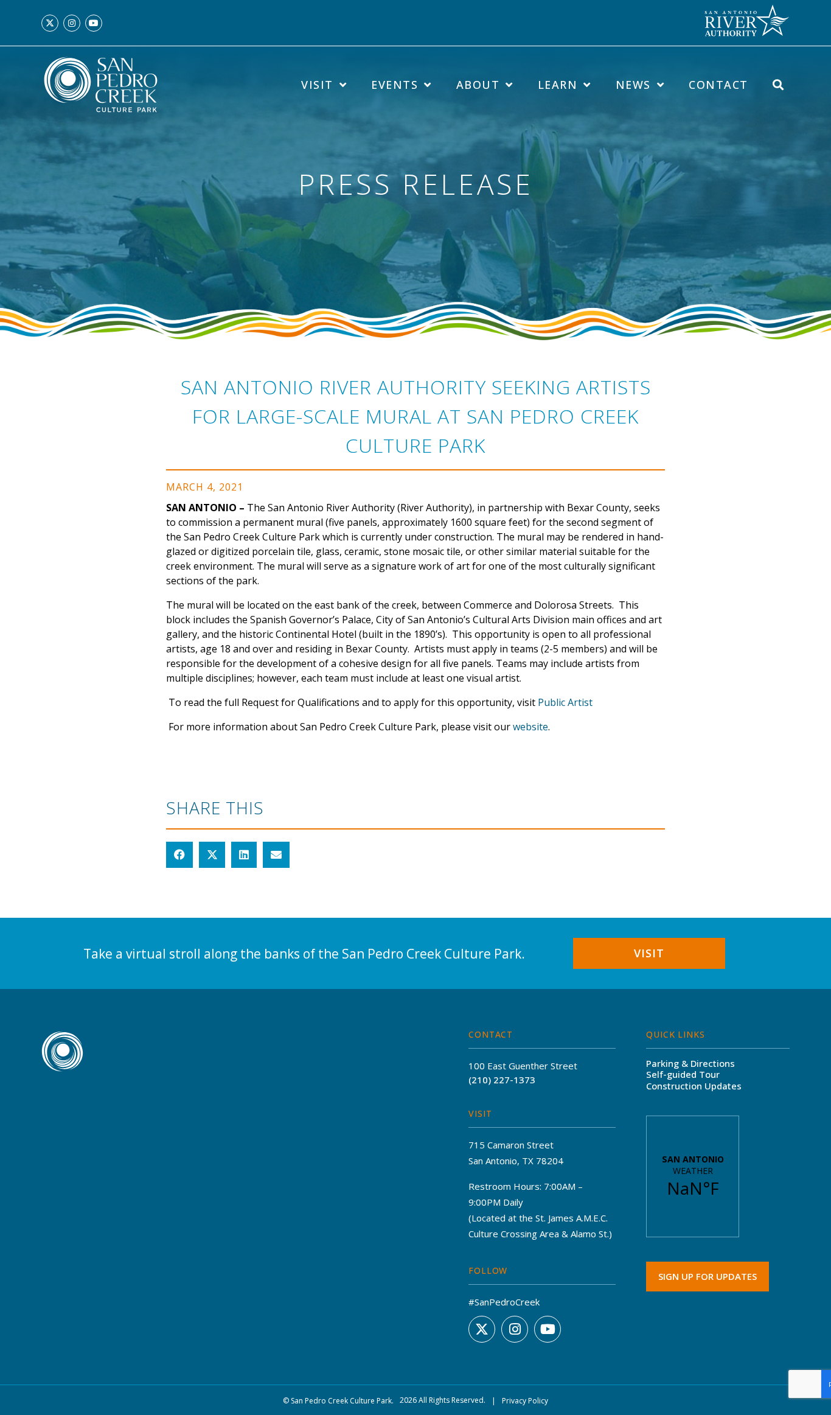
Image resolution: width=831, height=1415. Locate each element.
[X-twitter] (49, 23)
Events (394, 84)
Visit (317, 84)
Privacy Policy (525, 1401)
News (633, 84)
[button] (179, 855)
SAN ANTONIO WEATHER (693, 1176)
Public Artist (565, 702)
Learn (558, 84)
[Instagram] (71, 23)
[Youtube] (93, 23)
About (478, 84)
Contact (718, 84)
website (530, 726)
